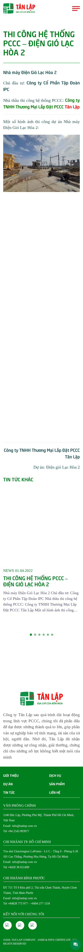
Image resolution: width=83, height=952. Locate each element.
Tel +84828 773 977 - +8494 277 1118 (26, 903)
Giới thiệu (11, 775)
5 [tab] (48, 635)
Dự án (8, 783)
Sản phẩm (57, 783)
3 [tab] (39, 635)
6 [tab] (52, 635)
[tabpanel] (41, 547)
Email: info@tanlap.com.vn (20, 825)
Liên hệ (54, 792)
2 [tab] (35, 635)
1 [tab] (31, 635)
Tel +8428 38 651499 (16, 867)
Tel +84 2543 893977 (16, 831)
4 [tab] (44, 635)
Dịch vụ (55, 775)
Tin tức (9, 792)
